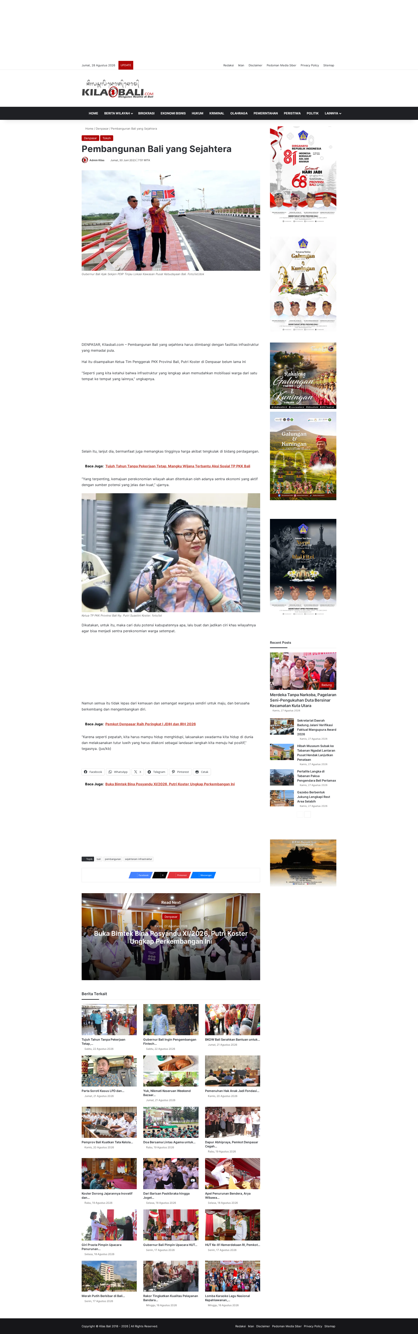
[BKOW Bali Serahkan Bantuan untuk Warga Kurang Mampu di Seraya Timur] (232, 1019)
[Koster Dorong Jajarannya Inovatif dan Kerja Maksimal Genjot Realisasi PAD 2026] (109, 1173)
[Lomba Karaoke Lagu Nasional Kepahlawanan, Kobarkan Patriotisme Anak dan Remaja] (232, 1276)
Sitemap (328, 65)
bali (99, 859)
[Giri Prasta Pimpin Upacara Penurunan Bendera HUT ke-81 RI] (109, 1224)
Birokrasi (146, 113)
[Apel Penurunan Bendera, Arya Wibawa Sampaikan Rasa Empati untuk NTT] (232, 1173)
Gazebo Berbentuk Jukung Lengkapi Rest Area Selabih (313, 796)
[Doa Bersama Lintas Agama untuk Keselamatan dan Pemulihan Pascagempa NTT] (170, 1122)
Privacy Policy (310, 65)
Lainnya (331, 113)
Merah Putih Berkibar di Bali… (103, 1296)
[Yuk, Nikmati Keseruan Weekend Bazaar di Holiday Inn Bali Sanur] (170, 1071)
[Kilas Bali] (118, 88)
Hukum (197, 113)
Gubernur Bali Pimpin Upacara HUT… (170, 1245)
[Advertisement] (209, 30)
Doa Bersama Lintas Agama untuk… (169, 1142)
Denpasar (102, 128)
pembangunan (113, 859)
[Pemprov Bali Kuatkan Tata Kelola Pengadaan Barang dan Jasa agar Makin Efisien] (109, 1122)
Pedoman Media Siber (281, 65)
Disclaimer (255, 65)
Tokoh (107, 138)
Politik (313, 113)
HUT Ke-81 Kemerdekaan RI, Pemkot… (232, 1245)
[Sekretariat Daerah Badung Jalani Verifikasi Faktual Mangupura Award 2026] (282, 726)
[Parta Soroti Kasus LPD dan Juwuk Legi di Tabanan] (109, 1071)
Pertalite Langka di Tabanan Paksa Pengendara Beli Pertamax (316, 775)
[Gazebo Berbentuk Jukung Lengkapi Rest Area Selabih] (282, 798)
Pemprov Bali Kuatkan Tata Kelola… (107, 1142)
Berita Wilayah (117, 113)
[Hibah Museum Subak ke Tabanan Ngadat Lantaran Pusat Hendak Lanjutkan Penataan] (282, 752)
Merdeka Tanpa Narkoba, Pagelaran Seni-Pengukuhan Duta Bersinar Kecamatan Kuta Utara (303, 700)
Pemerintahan (266, 113)
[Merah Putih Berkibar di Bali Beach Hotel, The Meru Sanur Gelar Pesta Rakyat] (109, 1276)
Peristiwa (292, 113)
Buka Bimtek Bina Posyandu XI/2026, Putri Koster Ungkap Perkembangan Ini (171, 937)
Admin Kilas (96, 160)
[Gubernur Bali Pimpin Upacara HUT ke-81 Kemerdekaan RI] (170, 1224)
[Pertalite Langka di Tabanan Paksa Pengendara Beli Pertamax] (282, 777)
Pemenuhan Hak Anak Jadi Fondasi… (232, 1091)
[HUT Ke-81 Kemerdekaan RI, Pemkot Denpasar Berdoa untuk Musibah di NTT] (232, 1224)
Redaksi (228, 65)
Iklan (241, 65)
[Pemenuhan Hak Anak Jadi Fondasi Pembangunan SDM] (232, 1071)
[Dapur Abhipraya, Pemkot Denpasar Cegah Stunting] (232, 1122)
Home (93, 113)
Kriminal (216, 113)
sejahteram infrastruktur (138, 859)
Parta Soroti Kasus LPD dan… (103, 1091)
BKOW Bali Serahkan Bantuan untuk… (232, 1039)
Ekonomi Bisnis (173, 113)
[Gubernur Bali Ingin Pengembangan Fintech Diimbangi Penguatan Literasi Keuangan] (170, 1019)
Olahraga (239, 113)
